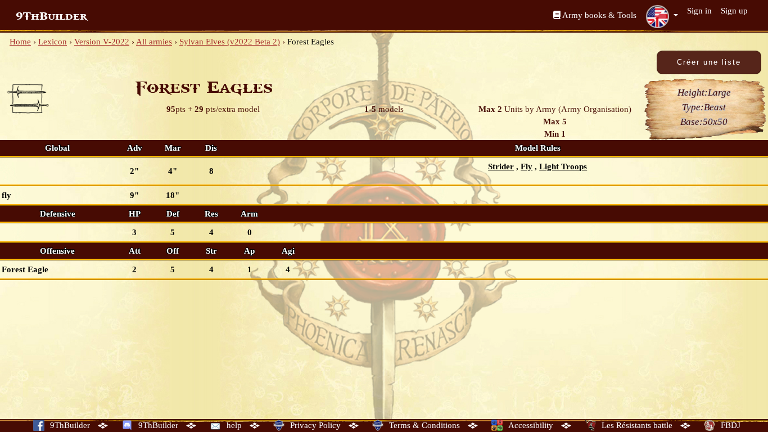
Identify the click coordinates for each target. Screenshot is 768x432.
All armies (154, 41)
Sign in (699, 10)
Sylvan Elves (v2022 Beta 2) (229, 41)
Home (20, 41)
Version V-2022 (101, 41)
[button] (662, 16)
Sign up (734, 10)
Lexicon (52, 41)
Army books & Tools (598, 15)
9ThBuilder (51, 16)
